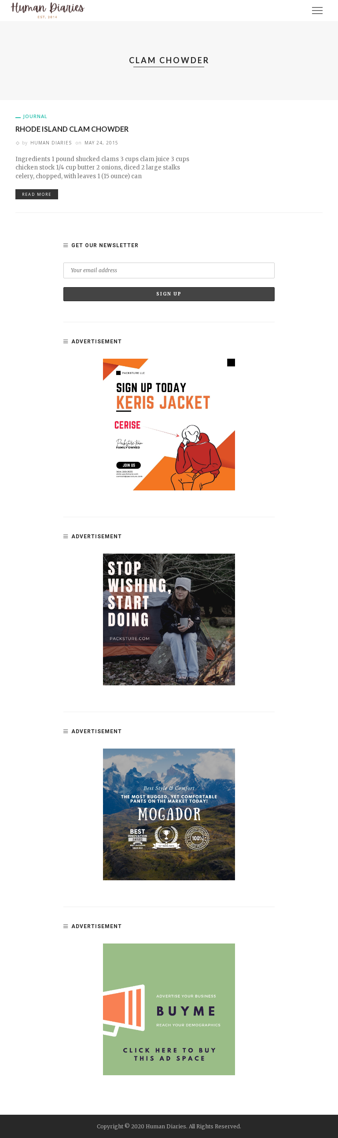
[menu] (317, 10)
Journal (35, 116)
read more (36, 194)
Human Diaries (51, 143)
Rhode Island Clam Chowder (72, 129)
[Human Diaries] (48, 10)
